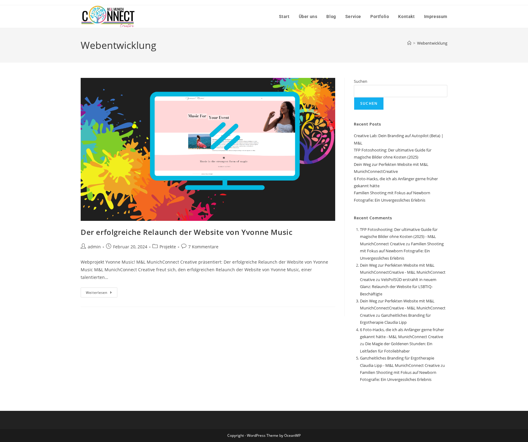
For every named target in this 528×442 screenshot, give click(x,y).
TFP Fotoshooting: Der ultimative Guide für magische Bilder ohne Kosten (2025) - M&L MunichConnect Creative (399, 237)
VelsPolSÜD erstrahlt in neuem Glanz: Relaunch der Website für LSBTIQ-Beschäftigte (398, 287)
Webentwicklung (432, 43)
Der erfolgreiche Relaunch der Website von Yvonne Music (186, 232)
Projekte (168, 247)
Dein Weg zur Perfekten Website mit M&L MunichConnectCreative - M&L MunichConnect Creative (403, 272)
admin (94, 247)
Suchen (360, 81)
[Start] (409, 43)
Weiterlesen (101, 291)
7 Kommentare (203, 247)
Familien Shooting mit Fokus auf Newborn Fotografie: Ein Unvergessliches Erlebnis (402, 251)
